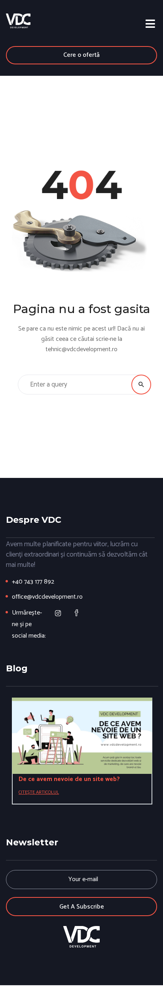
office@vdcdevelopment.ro (47, 597)
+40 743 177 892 (33, 581)
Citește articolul (39, 792)
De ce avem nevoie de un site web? (69, 779)
